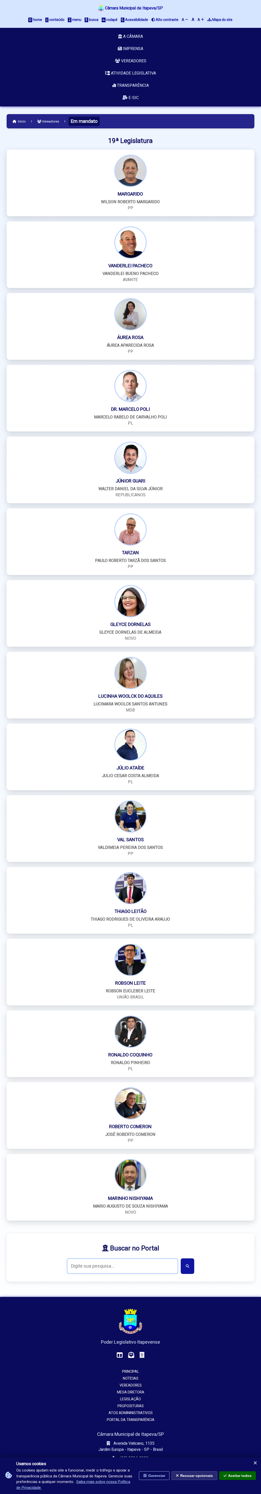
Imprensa (132, 49)
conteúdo (56, 19)
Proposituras (131, 1406)
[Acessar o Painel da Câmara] (120, 1355)
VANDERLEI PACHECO (130, 265)
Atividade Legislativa (133, 73)
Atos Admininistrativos (131, 1413)
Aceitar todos (240, 1476)
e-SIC (133, 98)
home (37, 19)
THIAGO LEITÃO (130, 911)
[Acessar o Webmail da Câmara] (131, 1355)
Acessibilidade (136, 19)
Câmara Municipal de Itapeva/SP (133, 8)
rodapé (112, 19)
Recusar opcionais (196, 1476)
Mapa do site (222, 19)
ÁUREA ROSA (130, 337)
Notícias (130, 1378)
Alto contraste (166, 19)
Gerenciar (156, 1476)
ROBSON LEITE (130, 983)
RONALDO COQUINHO (130, 1055)
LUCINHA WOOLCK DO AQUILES (130, 696)
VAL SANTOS (130, 839)
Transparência (132, 85)
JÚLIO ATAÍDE (130, 768)
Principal (130, 1371)
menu (76, 19)
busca (93, 19)
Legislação (130, 1399)
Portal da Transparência (130, 1420)
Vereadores (133, 61)
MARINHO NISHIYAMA (130, 1198)
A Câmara (132, 36)
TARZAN (130, 552)
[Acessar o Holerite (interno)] (142, 1355)
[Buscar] (187, 1266)
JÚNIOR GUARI (130, 481)
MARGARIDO (130, 194)
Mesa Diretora (130, 1392)
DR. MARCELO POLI (130, 409)
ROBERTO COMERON (130, 1126)
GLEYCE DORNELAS (130, 624)
